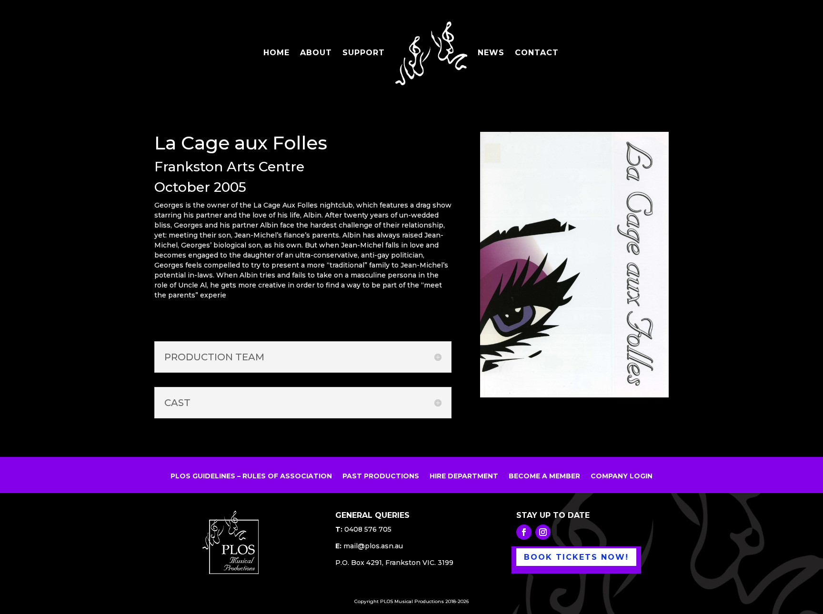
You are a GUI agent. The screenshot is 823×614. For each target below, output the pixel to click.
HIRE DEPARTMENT (464, 476)
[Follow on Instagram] (543, 532)
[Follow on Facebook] (524, 532)
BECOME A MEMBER (544, 476)
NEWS (491, 53)
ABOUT (316, 53)
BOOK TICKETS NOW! (576, 557)
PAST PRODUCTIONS (380, 476)
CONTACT (537, 53)
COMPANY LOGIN (621, 476)
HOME (276, 53)
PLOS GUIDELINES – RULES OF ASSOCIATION (251, 476)
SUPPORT (363, 53)
